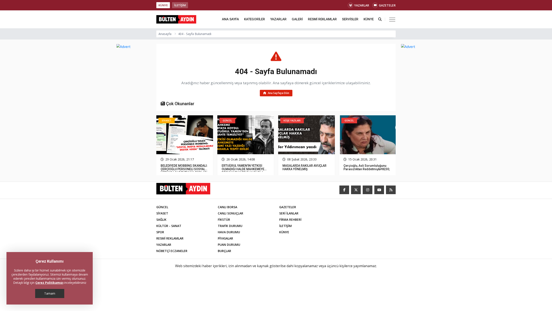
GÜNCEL (162, 207)
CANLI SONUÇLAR (230, 213)
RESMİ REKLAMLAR (322, 19)
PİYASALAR (225, 238)
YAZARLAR (361, 5)
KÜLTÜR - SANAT (168, 226)
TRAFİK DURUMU (230, 226)
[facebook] (344, 190)
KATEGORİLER (254, 19)
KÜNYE (163, 5)
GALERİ (297, 19)
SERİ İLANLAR (288, 213)
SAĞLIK (161, 219)
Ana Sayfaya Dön (278, 93)
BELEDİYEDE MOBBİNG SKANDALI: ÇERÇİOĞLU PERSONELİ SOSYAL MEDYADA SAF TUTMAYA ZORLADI (184, 169)
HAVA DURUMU (229, 232)
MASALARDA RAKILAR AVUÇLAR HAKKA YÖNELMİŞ (304, 167)
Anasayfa (164, 34)
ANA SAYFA (230, 19)
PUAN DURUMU (229, 245)
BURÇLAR (224, 251)
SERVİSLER (350, 19)
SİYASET (162, 213)
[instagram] (367, 190)
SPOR (160, 232)
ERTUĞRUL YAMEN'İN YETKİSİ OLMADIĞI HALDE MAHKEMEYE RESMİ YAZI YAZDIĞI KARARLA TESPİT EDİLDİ (243, 171)
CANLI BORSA (227, 207)
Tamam (49, 293)
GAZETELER (387, 5)
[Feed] (391, 190)
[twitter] (356, 190)
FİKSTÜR (224, 219)
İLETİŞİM (180, 5)
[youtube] (379, 190)
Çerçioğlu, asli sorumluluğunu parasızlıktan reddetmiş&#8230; (366, 167)
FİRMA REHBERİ (290, 219)
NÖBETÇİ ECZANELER (171, 251)
